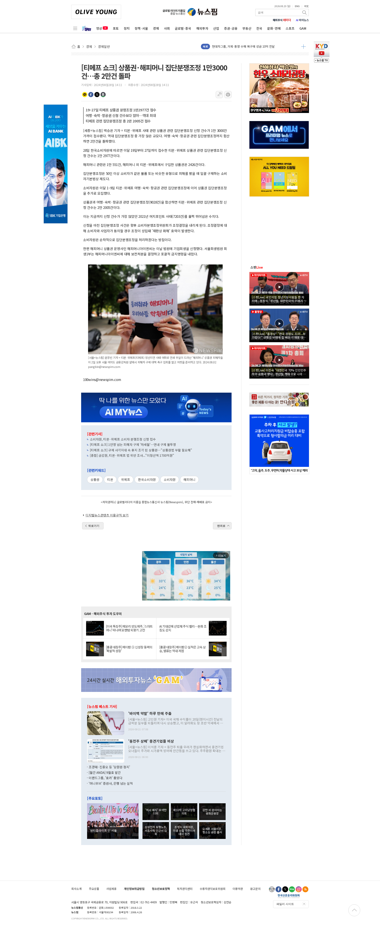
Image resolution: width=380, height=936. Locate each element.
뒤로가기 (93, 525)
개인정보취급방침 (134, 889)
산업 (216, 28)
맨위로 (221, 525)
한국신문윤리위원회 (289, 896)
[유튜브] (272, 889)
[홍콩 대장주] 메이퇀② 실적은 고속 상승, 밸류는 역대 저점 (182, 649)
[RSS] (305, 889)
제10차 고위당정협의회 (184, 811)
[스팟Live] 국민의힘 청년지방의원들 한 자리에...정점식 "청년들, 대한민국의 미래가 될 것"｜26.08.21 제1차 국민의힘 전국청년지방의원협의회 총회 (279, 298)
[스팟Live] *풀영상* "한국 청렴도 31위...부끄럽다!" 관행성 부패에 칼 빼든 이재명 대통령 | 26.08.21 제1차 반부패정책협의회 (279, 335)
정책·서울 (141, 28)
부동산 (246, 28)
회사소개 (76, 889)
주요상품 (94, 889)
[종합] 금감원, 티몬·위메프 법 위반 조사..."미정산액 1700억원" (132, 455)
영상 (99, 28)
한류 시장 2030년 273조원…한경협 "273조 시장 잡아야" (247, 46)
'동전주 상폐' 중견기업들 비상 (151, 741)
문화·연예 (274, 28)
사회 (167, 28)
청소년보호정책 (161, 889)
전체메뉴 (75, 28)
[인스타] (299, 889)
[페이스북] (278, 889)
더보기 (303, 46)
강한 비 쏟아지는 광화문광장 (212, 811)
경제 (156, 28)
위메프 (125, 479)
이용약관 (238, 889)
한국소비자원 (147, 479)
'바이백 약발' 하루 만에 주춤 (150, 713)
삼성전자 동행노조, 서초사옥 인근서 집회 (156, 830)
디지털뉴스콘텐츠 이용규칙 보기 (107, 515)
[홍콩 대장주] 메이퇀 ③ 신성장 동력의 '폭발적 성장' (129, 649)
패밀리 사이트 (285, 904)
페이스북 (90, 94)
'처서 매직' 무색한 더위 (155, 811)
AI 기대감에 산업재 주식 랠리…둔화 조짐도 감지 (182, 628)
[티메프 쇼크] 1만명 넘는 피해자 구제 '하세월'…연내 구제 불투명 (133, 444)
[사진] (105, 722)
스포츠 (290, 28)
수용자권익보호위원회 (212, 889)
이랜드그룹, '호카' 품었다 (105, 778)
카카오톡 (84, 94)
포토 (116, 28)
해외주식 (282, 20)
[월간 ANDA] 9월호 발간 (105, 772)
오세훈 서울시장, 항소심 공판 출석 (212, 830)
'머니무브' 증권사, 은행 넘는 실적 (111, 783)
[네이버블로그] (292, 889)
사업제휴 (111, 889)
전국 (259, 28)
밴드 (103, 94)
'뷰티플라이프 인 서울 (103, 830)
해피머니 (189, 479)
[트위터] (285, 889)
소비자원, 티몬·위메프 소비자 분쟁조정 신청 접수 (123, 439)
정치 (127, 28)
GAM (302, 28)
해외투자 (202, 28)
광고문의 (255, 889)
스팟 (256, 267)
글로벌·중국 (183, 28)
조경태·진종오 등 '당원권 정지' (109, 767)
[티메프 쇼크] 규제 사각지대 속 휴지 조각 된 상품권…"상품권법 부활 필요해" (141, 450)
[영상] (279, 288)
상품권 (94, 479)
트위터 (97, 94)
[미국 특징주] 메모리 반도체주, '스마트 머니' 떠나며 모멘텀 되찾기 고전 (129, 628)
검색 (305, 12)
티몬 (110, 479)
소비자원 (170, 479)
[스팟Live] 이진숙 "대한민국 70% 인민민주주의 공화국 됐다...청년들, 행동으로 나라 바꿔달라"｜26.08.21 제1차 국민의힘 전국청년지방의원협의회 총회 (279, 371)
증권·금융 (231, 28)
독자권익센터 (184, 889)
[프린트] (228, 94)
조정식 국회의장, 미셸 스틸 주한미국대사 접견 (184, 830)
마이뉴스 (302, 20)
